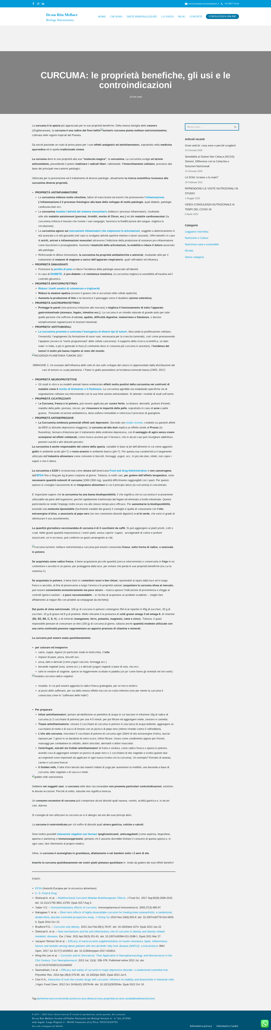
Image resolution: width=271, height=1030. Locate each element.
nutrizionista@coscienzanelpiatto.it (203, 3)
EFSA (40, 475)
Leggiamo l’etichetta (196, 231)
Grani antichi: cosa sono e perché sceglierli (210, 145)
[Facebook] (33, 3)
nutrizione (149, 998)
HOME (102, 16)
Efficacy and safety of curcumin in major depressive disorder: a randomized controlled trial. (114, 969)
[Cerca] (235, 127)
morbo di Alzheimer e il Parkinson (80, 389)
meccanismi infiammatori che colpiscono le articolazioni (104, 230)
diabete (133, 998)
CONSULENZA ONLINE (222, 16)
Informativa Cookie (227, 1026)
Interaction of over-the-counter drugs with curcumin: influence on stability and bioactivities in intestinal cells (111, 979)
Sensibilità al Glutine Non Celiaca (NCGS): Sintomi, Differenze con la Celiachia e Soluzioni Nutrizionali (210, 161)
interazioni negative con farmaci (77, 834)
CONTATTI (196, 16)
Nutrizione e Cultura (196, 237)
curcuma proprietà (103, 998)
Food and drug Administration (128, 470)
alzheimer (42, 998)
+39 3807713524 (231, 3)
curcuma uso (121, 998)
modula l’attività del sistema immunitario (82, 211)
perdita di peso (63, 269)
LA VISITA (167, 16)
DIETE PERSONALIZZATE (142, 16)
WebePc (59, 1026)
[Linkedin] (43, 3)
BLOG (181, 16)
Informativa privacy (201, 1026)
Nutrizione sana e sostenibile (202, 244)
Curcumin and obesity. (67, 926)
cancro (52, 998)
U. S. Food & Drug (46, 893)
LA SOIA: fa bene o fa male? (201, 177)
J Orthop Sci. (103, 917)
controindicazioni (66, 998)
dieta (140, 998)
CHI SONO (116, 16)
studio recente (134, 422)
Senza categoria (194, 257)
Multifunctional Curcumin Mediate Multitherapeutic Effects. (92, 897)
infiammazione (155, 197)
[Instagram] (38, 3)
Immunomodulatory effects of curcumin (74, 907)
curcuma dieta (84, 998)
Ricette (189, 250)
